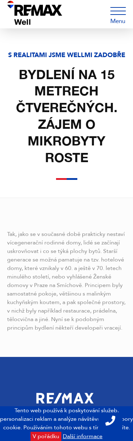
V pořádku (46, 436)
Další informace (82, 436)
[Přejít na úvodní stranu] (54, 14)
